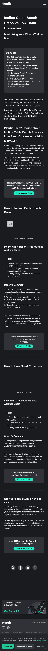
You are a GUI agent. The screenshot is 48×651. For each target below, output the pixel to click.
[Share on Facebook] (20, 567)
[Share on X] (13, 567)
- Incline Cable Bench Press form (20, 73)
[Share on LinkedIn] (27, 567)
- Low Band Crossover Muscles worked (23, 82)
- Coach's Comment (15, 76)
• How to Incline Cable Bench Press (21, 65)
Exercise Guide (24, 346)
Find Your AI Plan (24, 193)
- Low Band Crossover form (18, 84)
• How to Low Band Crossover (19, 79)
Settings (40, 646)
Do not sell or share (24, 646)
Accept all (8, 646)
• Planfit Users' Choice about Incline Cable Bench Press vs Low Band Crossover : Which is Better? (22, 59)
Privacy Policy (41, 640)
